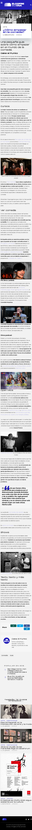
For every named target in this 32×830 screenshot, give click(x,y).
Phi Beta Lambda (7, 243)
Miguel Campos (22, 289)
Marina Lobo (20, 368)
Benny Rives (16, 366)
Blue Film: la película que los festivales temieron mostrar (15, 678)
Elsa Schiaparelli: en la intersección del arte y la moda (16, 723)
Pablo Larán (26, 366)
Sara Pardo (6, 804)
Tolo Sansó (11, 182)
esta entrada (8, 525)
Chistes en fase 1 (15, 258)
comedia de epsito (16, 512)
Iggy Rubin (11, 289)
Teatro (10, 798)
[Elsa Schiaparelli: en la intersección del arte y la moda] (16, 712)
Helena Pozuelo (7, 453)
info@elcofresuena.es (18, 826)
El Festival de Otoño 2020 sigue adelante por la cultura (16, 801)
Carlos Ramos (24, 141)
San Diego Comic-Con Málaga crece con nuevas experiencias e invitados (17, 671)
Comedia (4, 655)
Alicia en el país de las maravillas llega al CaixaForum (15, 748)
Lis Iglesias (6, 726)
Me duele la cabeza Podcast (12, 252)
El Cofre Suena (11, 824)
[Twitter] (28, 819)
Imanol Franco (14, 410)
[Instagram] (26, 819)
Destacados (12, 720)
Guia (11, 655)
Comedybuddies (22, 414)
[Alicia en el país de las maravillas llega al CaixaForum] (16, 736)
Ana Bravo (6, 366)
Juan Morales (6, 573)
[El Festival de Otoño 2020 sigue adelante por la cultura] (16, 774)
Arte (5, 27)
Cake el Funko (9, 35)
